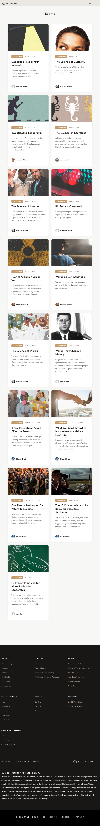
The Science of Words (24, 351)
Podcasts (5, 711)
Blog (3, 702)
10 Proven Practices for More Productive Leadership (25, 586)
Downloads (5, 715)
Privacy (79, 817)
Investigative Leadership (26, 133)
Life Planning (6, 664)
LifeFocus (38, 664)
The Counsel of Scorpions (70, 133)
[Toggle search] (90, 3)
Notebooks (5, 677)
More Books (72, 686)
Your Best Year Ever (76, 677)
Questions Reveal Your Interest (25, 63)
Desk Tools (5, 682)
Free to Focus (40, 668)
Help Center (6, 740)
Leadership (17, 56)
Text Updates (6, 720)
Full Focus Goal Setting (44, 673)
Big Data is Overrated (68, 206)
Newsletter (5, 706)
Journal (4, 673)
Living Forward (74, 682)
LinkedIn (35, 761)
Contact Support (8, 745)
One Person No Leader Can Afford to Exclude (27, 507)
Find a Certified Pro (76, 706)
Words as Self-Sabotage (70, 277)
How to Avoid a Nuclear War (25, 278)
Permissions (49, 817)
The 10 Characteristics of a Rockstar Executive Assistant (71, 509)
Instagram (21, 761)
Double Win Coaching (77, 702)
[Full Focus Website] (83, 761)
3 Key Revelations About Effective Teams (26, 429)
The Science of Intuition (25, 206)
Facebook (6, 761)
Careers (38, 706)
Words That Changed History (68, 352)
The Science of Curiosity (70, 61)
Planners (4, 668)
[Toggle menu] (95, 3)
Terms (66, 817)
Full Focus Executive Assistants (47, 677)
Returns (4, 736)
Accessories (6, 686)
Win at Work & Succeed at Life (80, 668)
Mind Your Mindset (75, 664)
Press (37, 711)
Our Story (39, 702)
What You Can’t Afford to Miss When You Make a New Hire (70, 431)
